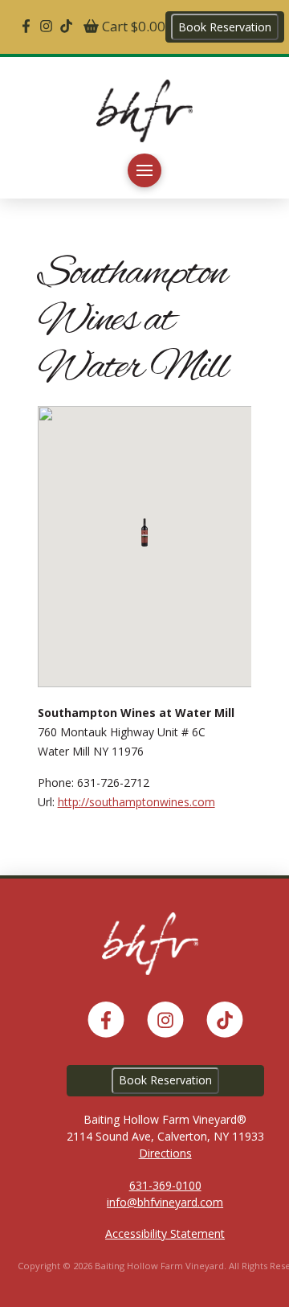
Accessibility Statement (165, 1233)
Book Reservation (224, 27)
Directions (165, 1153)
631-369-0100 (165, 1185)
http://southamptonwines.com (136, 801)
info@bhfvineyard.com (165, 1202)
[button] (144, 170)
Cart (132, 26)
